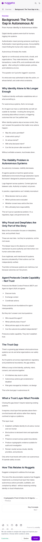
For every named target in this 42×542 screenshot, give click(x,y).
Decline (26, 538)
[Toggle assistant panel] (39, 3)
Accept (35, 538)
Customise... (5, 538)
